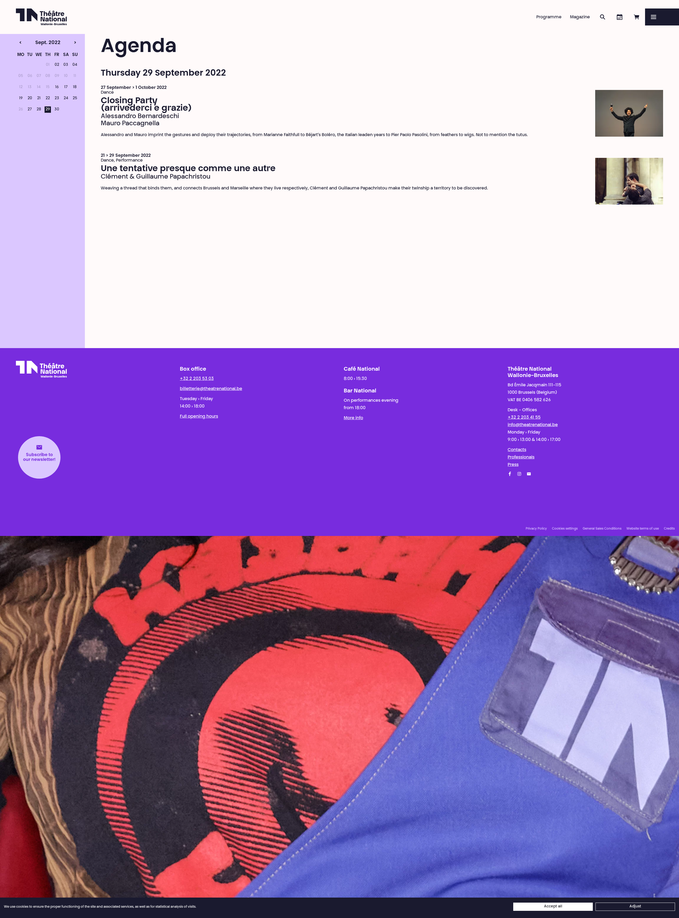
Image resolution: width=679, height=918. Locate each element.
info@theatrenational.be (533, 425)
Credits (669, 528)
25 (75, 98)
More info (353, 418)
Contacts (517, 450)
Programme (549, 17)
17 (66, 87)
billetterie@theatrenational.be (211, 389)
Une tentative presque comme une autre (188, 169)
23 (57, 98)
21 (39, 98)
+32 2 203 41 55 (524, 417)
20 (30, 98)
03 (65, 65)
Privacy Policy (536, 528)
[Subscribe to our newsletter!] (529, 474)
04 (74, 65)
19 (21, 98)
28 (39, 109)
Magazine (580, 17)
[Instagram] (519, 474)
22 (48, 98)
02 (57, 65)
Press (513, 465)
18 (75, 87)
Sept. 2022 (37, 43)
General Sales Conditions (602, 528)
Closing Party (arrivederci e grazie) (146, 105)
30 (56, 109)
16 (57, 87)
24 (66, 98)
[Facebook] (510, 474)
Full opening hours (199, 416)
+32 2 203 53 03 (197, 379)
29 (48, 109)
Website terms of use (642, 528)
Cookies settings (565, 528)
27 (30, 109)
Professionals (521, 457)
